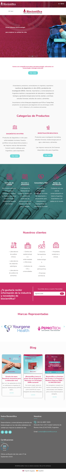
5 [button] (35, 56)
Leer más (11, 392)
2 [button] (30, 56)
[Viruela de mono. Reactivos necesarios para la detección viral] (11, 363)
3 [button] (32, 56)
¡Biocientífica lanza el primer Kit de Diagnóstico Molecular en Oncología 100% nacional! (33, 379)
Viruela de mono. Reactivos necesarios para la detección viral (11, 378)
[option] (33, 29)
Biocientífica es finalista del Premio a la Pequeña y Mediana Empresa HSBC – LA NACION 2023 (54, 379)
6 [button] (37, 56)
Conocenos (60, 40)
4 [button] (34, 56)
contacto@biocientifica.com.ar (47, 432)
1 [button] (29, 56)
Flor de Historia (47, 466)
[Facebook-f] (2, 432)
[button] (2, 326)
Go (62, 293)
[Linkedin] (10, 432)
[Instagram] (6, 432)
